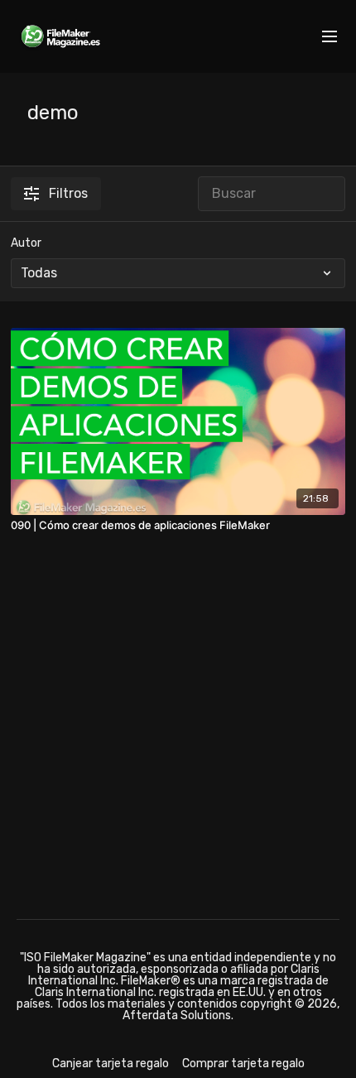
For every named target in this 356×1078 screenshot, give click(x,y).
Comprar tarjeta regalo (243, 1063)
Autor (26, 243)
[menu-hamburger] (329, 36)
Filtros (68, 193)
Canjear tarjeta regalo (110, 1063)
